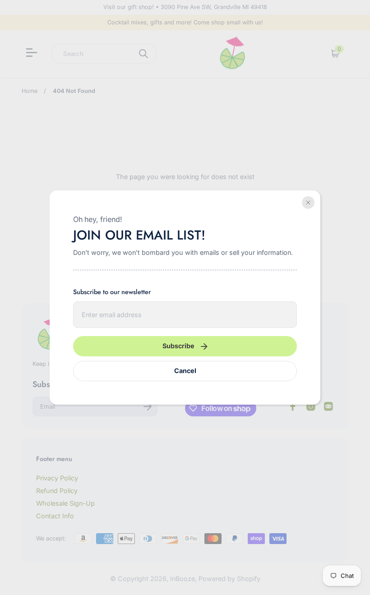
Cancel (185, 370)
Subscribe (178, 346)
